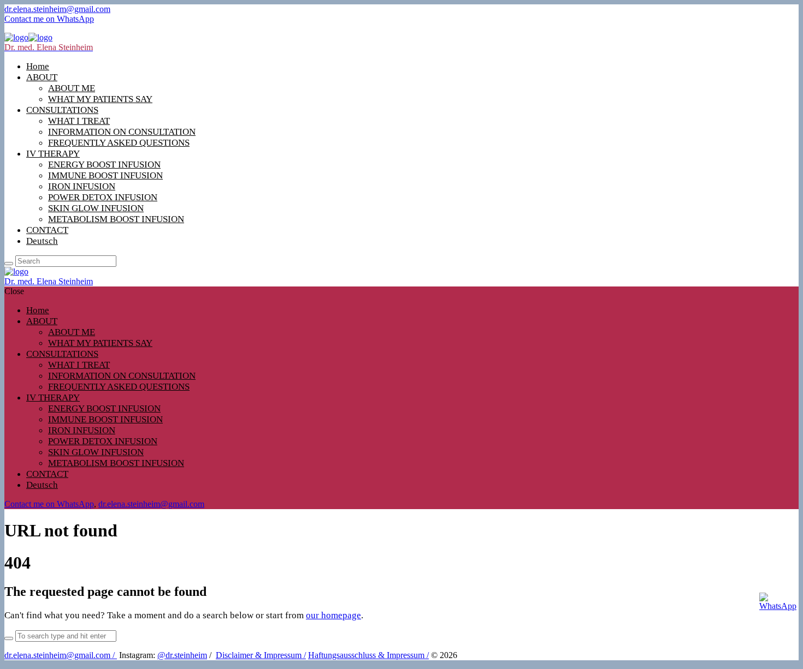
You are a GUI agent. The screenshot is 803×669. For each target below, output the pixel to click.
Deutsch (42, 241)
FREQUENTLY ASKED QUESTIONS (119, 143)
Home (37, 66)
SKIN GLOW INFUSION (96, 208)
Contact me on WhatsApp (49, 18)
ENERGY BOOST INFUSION (104, 164)
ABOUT (41, 77)
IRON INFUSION (81, 186)
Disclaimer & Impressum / (261, 655)
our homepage (333, 615)
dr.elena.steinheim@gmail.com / (60, 655)
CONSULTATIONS (62, 110)
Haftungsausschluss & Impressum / (368, 655)
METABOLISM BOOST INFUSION (116, 219)
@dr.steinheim (182, 655)
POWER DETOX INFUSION (102, 197)
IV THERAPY (53, 153)
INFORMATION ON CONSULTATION (122, 132)
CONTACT (47, 230)
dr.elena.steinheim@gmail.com (57, 9)
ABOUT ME (71, 88)
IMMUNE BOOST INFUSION (105, 175)
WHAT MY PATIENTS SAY (100, 99)
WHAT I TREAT (79, 121)
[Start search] (8, 263)
